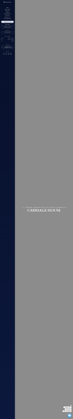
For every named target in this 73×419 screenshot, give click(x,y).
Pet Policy (7, 15)
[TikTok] (9, 54)
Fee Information (7, 18)
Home (7, 7)
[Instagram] (6, 54)
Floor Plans (7, 9)
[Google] (11, 54)
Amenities (7, 10)
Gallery (7, 12)
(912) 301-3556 (7, 32)
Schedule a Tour (7, 21)
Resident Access (7, 27)
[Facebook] (4, 54)
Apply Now (7, 24)
